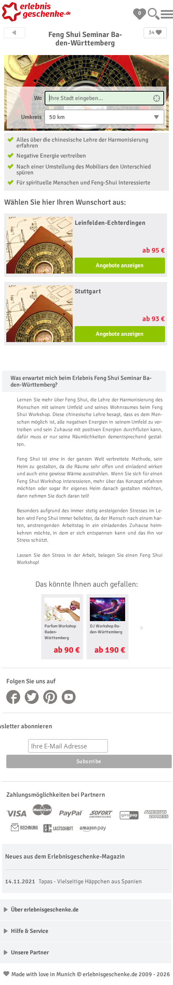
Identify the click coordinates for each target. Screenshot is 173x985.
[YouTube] (69, 697)
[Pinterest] (50, 697)
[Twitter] (32, 697)
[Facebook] (13, 697)
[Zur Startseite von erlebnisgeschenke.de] (37, 12)
